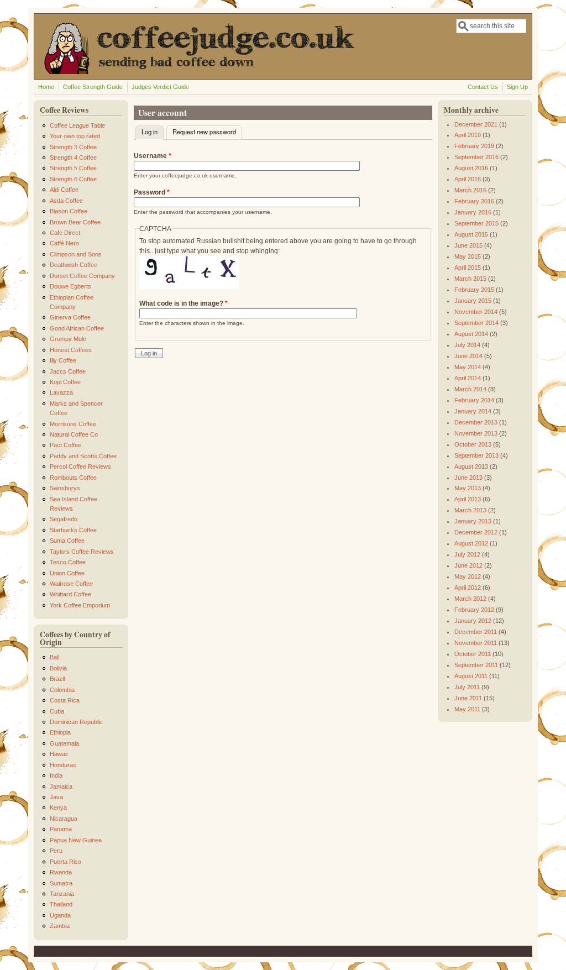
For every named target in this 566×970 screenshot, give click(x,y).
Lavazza (61, 392)
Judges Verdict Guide (160, 86)
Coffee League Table (77, 125)
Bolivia (58, 668)
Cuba (57, 711)
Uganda (60, 915)
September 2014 (476, 322)
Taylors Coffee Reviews (82, 551)
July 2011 (467, 687)
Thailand (61, 904)
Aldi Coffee (64, 189)
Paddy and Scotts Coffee (83, 456)
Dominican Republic (76, 722)
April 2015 (467, 267)
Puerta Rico (65, 861)
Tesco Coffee (68, 562)
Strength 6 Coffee (73, 179)
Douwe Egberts (70, 286)
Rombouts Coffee (73, 477)
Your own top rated (75, 136)
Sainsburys (65, 488)
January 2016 (472, 212)
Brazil (57, 678)
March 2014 (470, 389)
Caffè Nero (64, 243)
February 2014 (474, 400)
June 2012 (468, 565)
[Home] (211, 72)
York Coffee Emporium (80, 605)
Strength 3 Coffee (73, 147)
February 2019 (474, 146)
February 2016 (474, 201)
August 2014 (471, 334)
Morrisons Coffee (73, 424)
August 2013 (471, 466)
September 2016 (476, 157)
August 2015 (471, 234)
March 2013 (470, 510)
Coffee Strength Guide (93, 86)
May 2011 (467, 709)
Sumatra (61, 883)
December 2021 (475, 124)
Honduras (63, 765)
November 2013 (475, 433)
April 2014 (467, 378)
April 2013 (467, 499)
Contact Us (483, 86)
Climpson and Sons (76, 254)
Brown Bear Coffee (75, 222)
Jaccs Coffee (68, 371)
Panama (61, 829)
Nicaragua (63, 818)
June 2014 (468, 356)
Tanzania (62, 893)
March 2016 (470, 190)
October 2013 (472, 444)
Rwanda (61, 872)
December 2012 (475, 532)
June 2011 (468, 698)
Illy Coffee (63, 360)
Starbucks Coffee (73, 530)
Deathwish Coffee (73, 264)
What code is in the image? (183, 303)
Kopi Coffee (65, 382)
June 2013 (468, 477)
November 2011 (475, 642)
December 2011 (475, 631)
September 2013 (476, 455)
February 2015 (474, 289)
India (56, 775)
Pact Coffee (65, 445)
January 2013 (472, 521)
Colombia (62, 689)
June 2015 (468, 245)
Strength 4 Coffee (73, 157)
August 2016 (471, 168)
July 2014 (467, 345)
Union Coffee (67, 573)
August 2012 (471, 543)
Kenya (58, 807)
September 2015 (476, 223)
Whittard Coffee (70, 594)
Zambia (60, 925)
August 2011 (471, 676)
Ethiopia (60, 732)
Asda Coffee (66, 200)
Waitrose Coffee (71, 583)
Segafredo (63, 519)
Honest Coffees (71, 350)
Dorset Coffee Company (82, 275)
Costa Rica (65, 700)
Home (46, 86)
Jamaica (61, 786)
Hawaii (58, 754)
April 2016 (467, 179)
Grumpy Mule (68, 338)
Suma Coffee (67, 540)
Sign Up (517, 86)
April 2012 (467, 587)
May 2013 (467, 488)
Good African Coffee (77, 328)
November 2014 (475, 311)
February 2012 (474, 609)
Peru (56, 850)
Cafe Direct (65, 232)
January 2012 (472, 620)
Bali (54, 657)
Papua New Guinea (76, 840)
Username (152, 156)
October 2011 (472, 654)
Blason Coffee (68, 211)
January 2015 (472, 300)
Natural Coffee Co (74, 434)
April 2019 (467, 135)
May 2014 (467, 367)
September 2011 (476, 665)
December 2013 (475, 422)
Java (56, 797)
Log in (153, 131)
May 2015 (467, 256)
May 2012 (467, 576)
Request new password (204, 131)
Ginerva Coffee (70, 317)
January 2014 (472, 411)
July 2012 (467, 554)
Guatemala (64, 743)
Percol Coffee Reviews (80, 466)
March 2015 (470, 278)
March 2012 (470, 598)
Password (152, 192)
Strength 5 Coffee (73, 168)
